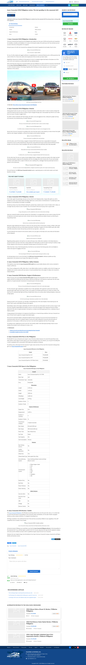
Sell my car (75, 5)
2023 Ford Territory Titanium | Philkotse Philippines (69, 97)
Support (36, 647)
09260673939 (39, 656)
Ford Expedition (13, 187)
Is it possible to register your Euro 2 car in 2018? (19, 332)
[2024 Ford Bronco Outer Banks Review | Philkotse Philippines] (16, 626)
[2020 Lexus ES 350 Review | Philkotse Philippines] (70, 157)
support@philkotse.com (31, 658)
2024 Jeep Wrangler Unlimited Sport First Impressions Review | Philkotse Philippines (39, 635)
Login (72, 1)
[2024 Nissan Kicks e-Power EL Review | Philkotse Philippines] (16, 613)
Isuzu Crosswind (13, 545)
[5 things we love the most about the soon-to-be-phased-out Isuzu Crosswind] (65, 144)
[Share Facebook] (9, 543)
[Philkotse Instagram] (75, 647)
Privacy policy (23, 647)
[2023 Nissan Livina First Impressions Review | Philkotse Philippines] (65, 178)
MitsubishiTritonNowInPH (24, 1)
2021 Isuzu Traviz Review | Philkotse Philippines (72, 173)
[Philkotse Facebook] (70, 647)
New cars (25, 5)
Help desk (42, 647)
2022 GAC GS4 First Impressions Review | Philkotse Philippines (73, 183)
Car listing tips (56, 647)
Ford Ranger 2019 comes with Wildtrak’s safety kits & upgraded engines (22, 597)
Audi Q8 (28, 187)
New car (70, 69)
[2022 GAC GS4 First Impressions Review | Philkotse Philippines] (65, 183)
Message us (71, 78)
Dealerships (32, 5)
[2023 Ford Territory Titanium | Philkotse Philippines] (70, 90)
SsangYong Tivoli (48, 187)
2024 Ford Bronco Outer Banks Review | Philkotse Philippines (42, 623)
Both (65, 69)
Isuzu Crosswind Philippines (15, 513)
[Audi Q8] (33, 182)
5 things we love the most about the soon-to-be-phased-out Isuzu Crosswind (25, 330)
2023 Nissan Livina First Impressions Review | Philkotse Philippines (72, 178)
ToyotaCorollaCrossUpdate (38, 1)
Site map (30, 647)
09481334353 (29, 656)
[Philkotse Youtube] (78, 647)
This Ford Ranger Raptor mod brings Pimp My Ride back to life (20, 592)
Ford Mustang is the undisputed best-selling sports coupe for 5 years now (23, 595)
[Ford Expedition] (16, 182)
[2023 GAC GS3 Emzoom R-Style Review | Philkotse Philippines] (70, 108)
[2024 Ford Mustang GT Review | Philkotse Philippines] (65, 168)
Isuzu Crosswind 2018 (22, 545)
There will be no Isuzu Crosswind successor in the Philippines (25, 104)
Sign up (77, 1)
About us (8, 647)
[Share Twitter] (14, 543)
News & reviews (40, 5)
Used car (75, 69)
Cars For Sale (11, 5)
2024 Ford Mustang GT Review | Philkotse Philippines (73, 168)
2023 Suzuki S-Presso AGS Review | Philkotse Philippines (69, 131)
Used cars (18, 5)
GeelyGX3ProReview (50, 1)
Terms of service (16, 647)
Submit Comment (34, 571)
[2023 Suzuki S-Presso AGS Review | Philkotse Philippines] (70, 125)
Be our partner (48, 647)
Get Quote (70, 23)
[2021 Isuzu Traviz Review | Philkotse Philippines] (65, 173)
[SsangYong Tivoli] (51, 182)
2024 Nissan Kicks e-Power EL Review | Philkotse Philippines (41, 610)
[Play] (34, 85)
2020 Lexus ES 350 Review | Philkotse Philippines (69, 163)
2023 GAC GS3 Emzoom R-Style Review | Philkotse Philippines (70, 114)
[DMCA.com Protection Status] (56, 539)
